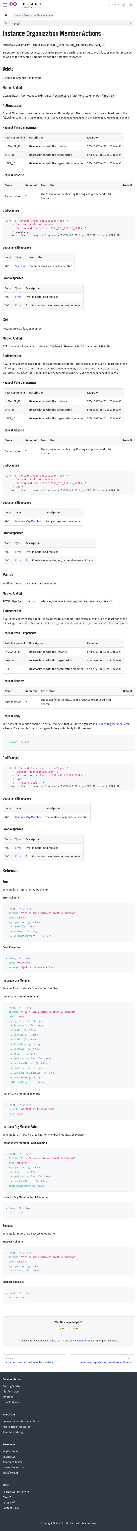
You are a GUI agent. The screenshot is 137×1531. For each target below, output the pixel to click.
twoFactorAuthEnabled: (28, 1072)
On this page (12, 23)
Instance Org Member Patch (113, 724)
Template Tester (12, 1462)
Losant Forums (77, 1340)
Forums (7, 1502)
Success (20, 266)
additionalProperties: (23, 1082)
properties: (18, 922)
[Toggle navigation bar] (5, 4)
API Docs (8, 1396)
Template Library (13, 1432)
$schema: (14, 913)
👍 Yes (61, 1329)
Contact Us (9, 1508)
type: (12, 917)
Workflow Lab (11, 1472)
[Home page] (6, 15)
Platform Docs (11, 1391)
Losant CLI (9, 1456)
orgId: (18, 1030)
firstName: (20, 1044)
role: (17, 1053)
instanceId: (21, 1025)
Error (18, 296)
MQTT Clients (10, 1451)
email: (18, 1039)
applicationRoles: (25, 1058)
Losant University (13, 1467)
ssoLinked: (20, 1077)
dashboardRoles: (24, 1063)
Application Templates (16, 1426)
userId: (18, 1035)
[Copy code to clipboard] (130, 220)
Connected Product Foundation (21, 1421)
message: (19, 931)
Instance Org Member (28, 521)
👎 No (75, 1329)
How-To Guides (11, 1402)
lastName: (20, 1049)
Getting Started (12, 1386)
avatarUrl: (20, 1068)
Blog (5, 1497)
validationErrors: (25, 936)
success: (19, 1270)
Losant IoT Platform (14, 1492)
